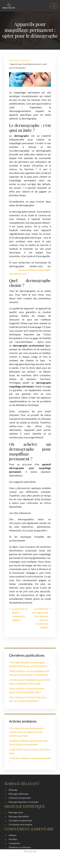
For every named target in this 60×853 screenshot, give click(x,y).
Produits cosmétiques (21, 60)
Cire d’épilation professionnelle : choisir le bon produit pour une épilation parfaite (26, 732)
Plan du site (30, 851)
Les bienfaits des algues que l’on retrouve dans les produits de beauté (40, 618)
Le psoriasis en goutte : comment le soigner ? (20, 614)
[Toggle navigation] (54, 5)
